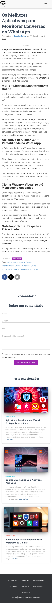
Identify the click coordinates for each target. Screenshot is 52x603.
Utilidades (26, 592)
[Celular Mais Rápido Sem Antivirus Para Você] (26, 459)
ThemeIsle (36, 597)
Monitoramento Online (11, 266)
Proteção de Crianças (10, 269)
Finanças (25, 586)
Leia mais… (10, 439)
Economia (13, 586)
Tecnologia (37, 586)
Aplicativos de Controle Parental (19, 262)
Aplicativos (17, 258)
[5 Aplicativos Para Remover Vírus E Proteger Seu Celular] (26, 519)
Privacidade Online (28, 266)
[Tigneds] (4, 4)
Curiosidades (38, 580)
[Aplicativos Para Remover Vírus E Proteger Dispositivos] (26, 400)
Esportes (25, 580)
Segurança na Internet (29, 269)
